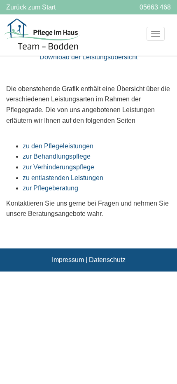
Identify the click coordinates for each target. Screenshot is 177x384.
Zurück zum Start (31, 7)
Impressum (68, 259)
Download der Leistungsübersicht (88, 57)
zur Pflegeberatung (50, 188)
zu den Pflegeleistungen (58, 146)
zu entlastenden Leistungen (63, 177)
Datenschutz (107, 259)
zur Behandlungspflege (57, 156)
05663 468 (155, 7)
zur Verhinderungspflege (58, 167)
